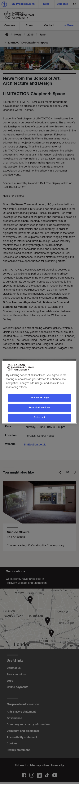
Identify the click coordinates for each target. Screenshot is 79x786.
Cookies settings (39, 398)
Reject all (39, 417)
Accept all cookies (39, 408)
